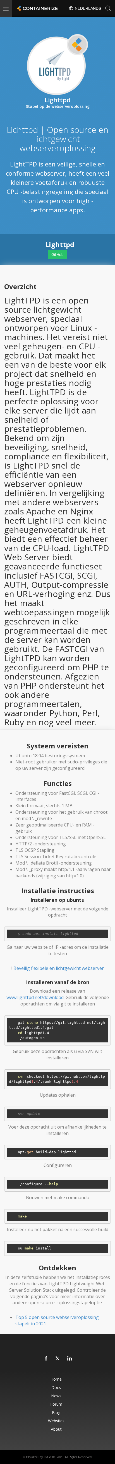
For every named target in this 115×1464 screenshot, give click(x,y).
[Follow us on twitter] (58, 1358)
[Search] (108, 8)
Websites (56, 1420)
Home (56, 1379)
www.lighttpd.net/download (35, 997)
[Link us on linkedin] (69, 1358)
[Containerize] (37, 8)
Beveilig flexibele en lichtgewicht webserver (58, 968)
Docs (56, 1387)
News (56, 1395)
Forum (56, 1404)
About (56, 1429)
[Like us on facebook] (46, 1358)
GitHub (57, 254)
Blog (56, 1412)
